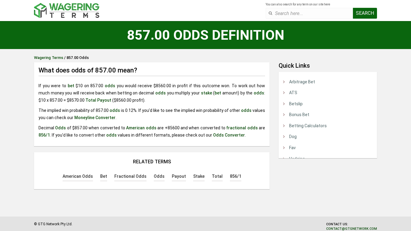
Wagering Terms (48, 57)
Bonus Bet (299, 114)
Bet (103, 176)
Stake (199, 176)
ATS (293, 92)
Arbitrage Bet (302, 81)
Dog (293, 136)
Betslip (296, 103)
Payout (104, 100)
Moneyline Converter (95, 117)
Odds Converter (229, 135)
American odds (141, 127)
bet (71, 85)
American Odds (78, 176)
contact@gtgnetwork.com (351, 229)
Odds (60, 127)
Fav (292, 147)
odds (110, 85)
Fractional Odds (130, 176)
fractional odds (242, 127)
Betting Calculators (308, 125)
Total (90, 100)
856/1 (44, 135)
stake (206, 93)
